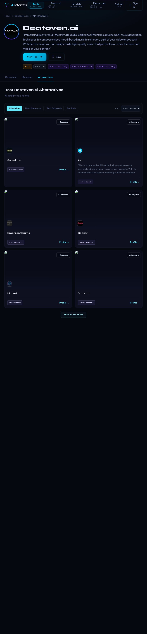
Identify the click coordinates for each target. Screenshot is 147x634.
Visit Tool (32, 56)
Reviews (27, 77)
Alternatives (45, 77)
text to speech (54, 108)
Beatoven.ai (22, 15)
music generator (33, 108)
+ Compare (63, 122)
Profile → (64, 169)
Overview (11, 77)
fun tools (71, 108)
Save (58, 57)
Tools (7, 15)
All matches (14, 108)
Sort (117, 108)
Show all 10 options (73, 314)
